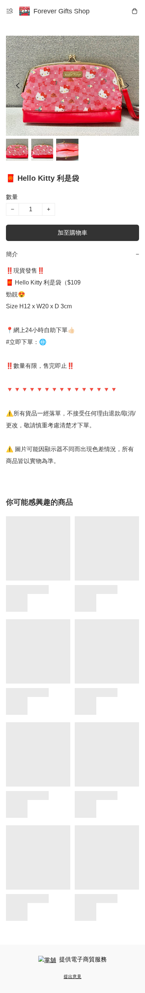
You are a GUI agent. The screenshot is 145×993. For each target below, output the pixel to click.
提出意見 (72, 976)
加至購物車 (72, 232)
